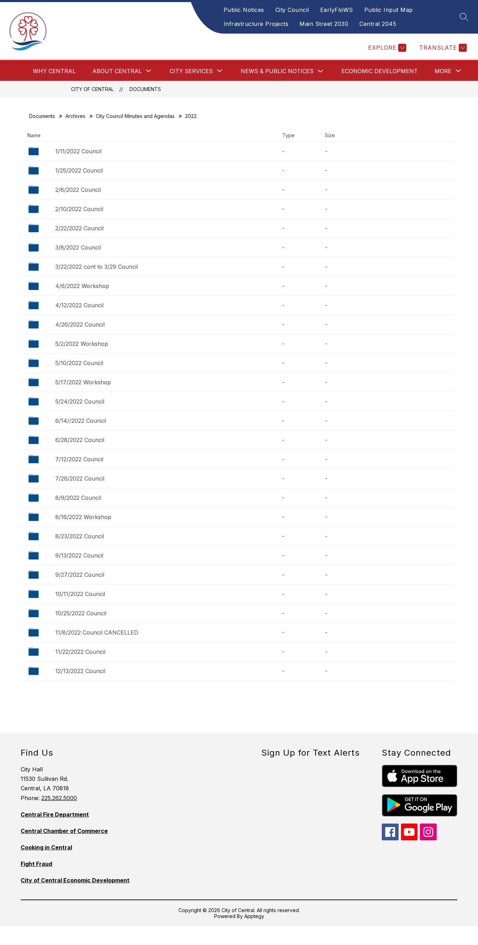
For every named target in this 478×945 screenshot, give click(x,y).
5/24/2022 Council (79, 401)
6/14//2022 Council (80, 420)
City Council (292, 9)
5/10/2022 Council (79, 362)
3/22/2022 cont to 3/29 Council (96, 266)
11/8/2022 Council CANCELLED (96, 632)
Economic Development (380, 71)
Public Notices (244, 9)
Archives (75, 116)
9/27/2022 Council (79, 574)
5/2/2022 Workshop (81, 343)
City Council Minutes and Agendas (135, 116)
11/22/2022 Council (80, 651)
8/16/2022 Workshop (83, 516)
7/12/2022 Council (79, 459)
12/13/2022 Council (80, 670)
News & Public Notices (277, 71)
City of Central (92, 89)
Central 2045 (377, 23)
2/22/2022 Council (79, 228)
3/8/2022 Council (78, 247)
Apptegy (254, 916)
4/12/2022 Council (79, 305)
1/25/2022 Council (79, 170)
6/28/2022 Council (79, 439)
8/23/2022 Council (79, 536)
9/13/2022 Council (79, 555)
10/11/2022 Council (80, 593)
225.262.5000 (59, 798)
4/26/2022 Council (80, 324)
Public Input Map (388, 9)
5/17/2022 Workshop (83, 382)
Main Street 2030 (324, 23)
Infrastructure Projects (256, 23)
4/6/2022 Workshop (82, 285)
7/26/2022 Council (79, 478)
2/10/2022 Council (79, 208)
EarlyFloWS (336, 9)
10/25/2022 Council (80, 613)
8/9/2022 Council (78, 497)
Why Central (54, 71)
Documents (145, 89)
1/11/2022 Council (78, 151)
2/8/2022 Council (78, 189)
